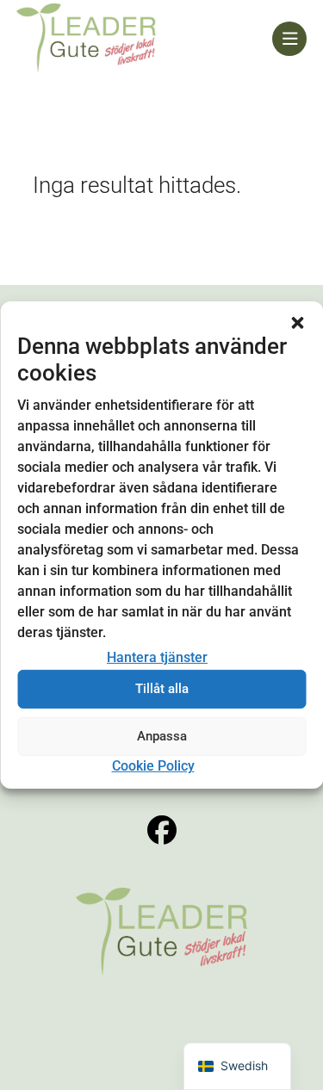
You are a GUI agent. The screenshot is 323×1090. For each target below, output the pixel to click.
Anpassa (162, 736)
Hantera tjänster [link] (157, 657)
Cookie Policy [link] (153, 766)
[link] (144, 38)
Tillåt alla (162, 689)
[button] (297, 322)
